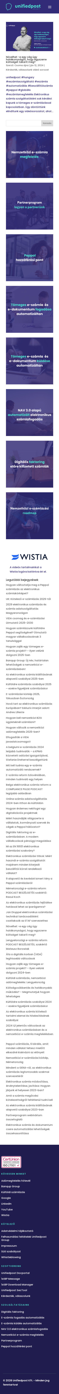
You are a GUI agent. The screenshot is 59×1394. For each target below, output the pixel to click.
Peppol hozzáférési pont (16, 1346)
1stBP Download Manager (17, 1284)
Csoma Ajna (21, 65)
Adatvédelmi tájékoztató (17, 1231)
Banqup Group (10, 1186)
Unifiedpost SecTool (14, 1290)
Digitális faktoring (12, 1312)
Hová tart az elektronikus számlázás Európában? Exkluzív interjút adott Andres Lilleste (29, 708)
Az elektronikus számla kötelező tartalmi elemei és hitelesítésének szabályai (27, 1016)
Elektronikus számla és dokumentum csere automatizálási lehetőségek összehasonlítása (29, 1129)
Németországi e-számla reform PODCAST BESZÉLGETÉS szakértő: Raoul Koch (26, 893)
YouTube (7, 1209)
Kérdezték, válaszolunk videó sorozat (27, 69)
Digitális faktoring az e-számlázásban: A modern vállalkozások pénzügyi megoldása (28, 837)
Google (6, 1198)
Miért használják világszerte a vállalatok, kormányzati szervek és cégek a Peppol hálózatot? (28, 823)
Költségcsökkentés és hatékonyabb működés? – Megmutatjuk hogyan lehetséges (29, 992)
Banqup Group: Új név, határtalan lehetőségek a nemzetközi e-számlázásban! (27, 665)
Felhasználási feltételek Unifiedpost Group (24, 1238)
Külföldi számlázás (13, 1192)
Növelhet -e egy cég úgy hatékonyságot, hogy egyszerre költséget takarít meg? (26, 59)
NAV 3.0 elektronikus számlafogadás (24, 1329)
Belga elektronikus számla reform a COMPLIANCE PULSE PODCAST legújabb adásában (28, 789)
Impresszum (9, 1246)
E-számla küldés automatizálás (21, 1323)
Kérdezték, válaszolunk (15, 1296)
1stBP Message (10, 1279)
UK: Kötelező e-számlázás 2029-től (28, 599)
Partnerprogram (11, 1340)
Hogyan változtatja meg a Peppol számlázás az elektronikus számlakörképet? (27, 589)
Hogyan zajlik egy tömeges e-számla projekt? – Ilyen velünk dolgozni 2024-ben (25, 968)
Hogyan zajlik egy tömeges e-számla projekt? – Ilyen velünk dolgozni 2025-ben (25, 651)
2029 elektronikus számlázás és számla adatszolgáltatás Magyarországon (26, 609)
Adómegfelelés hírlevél (15, 1181)
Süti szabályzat (11, 1251)
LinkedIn (6, 1204)
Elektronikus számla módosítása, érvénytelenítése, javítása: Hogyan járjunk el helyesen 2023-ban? (28, 1086)
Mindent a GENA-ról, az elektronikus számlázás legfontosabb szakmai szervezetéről (28, 1072)
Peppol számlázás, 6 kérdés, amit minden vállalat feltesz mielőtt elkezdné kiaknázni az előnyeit (27, 1048)
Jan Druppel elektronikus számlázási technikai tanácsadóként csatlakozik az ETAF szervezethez (29, 916)
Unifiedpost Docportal (15, 1273)
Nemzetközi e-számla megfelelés (22, 1335)
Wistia (5, 1215)
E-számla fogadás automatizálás (22, 1317)
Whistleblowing (11, 1257)
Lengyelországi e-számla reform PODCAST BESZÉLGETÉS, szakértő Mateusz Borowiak (26, 944)
